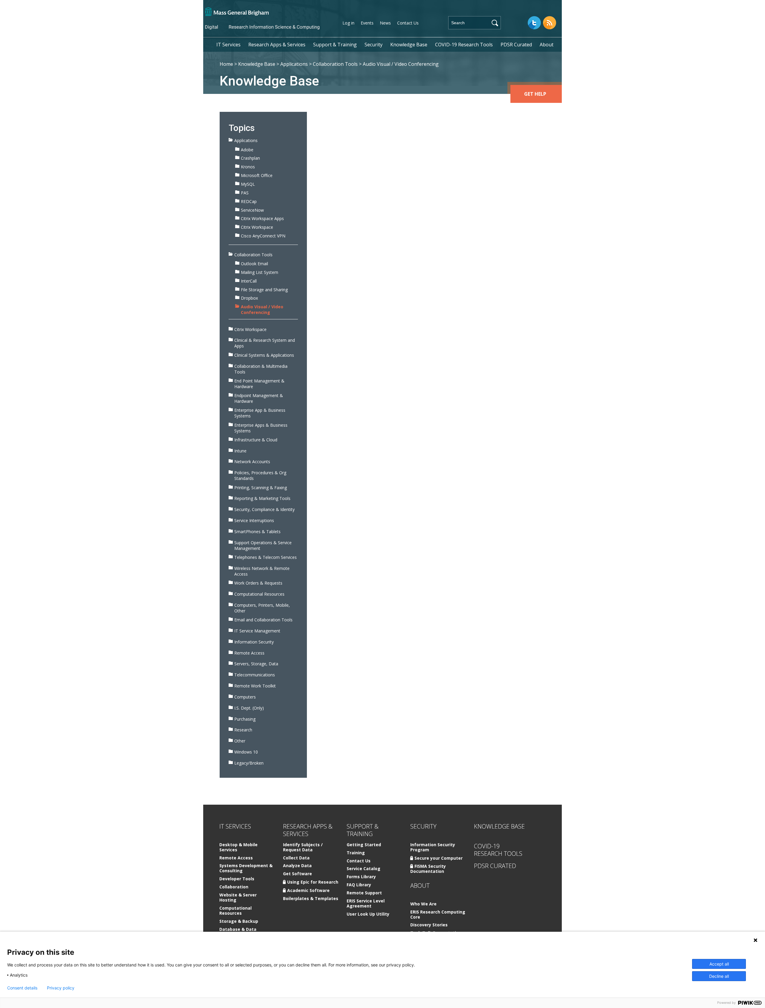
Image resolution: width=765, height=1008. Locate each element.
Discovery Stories (429, 925)
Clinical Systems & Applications (264, 355)
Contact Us (408, 23)
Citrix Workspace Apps (262, 218)
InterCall (249, 281)
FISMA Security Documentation (428, 868)
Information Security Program (432, 847)
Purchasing (244, 719)
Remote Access (249, 653)
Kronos (248, 167)
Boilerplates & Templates (310, 898)
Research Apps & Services (276, 44)
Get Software (297, 873)
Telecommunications (254, 675)
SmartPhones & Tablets (257, 531)
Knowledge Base (408, 44)
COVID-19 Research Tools (464, 44)
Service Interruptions (254, 520)
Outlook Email (254, 263)
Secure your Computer (438, 858)
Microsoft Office (257, 175)
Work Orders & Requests (258, 583)
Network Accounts (252, 461)
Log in (348, 23)
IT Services (228, 44)
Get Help (535, 94)
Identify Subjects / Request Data (303, 847)
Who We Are (423, 904)
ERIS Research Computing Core (437, 915)
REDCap (249, 201)
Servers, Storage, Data (256, 664)
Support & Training (335, 44)
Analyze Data (297, 865)
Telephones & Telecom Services (265, 557)
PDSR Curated (516, 44)
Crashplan (250, 158)
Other (239, 741)
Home (226, 64)
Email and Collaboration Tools (263, 620)
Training (356, 852)
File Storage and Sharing (264, 289)
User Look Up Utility (368, 914)
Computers (245, 697)
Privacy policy (60, 988)
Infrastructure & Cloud (255, 440)
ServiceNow (252, 210)
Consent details (22, 988)
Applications (294, 64)
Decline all (719, 976)
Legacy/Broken (249, 763)
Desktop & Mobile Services (238, 847)
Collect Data (296, 858)
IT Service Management (257, 631)
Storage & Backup (238, 921)
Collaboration (233, 887)
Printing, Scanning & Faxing (260, 487)
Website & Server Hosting (238, 898)
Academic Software (308, 890)
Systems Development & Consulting (246, 868)
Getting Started (364, 844)
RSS (549, 22)
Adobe (247, 150)
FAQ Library (359, 884)
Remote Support (364, 893)
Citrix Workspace (257, 227)
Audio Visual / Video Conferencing (262, 309)
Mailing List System (259, 272)
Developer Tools (236, 879)
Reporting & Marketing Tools (262, 498)
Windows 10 (246, 752)
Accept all (719, 963)
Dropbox (249, 298)
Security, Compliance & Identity (264, 509)
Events (367, 23)
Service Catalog (363, 868)
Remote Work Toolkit (255, 686)
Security (373, 44)
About (546, 44)
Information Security (254, 642)
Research (243, 730)
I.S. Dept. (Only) (249, 708)
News (385, 23)
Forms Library (361, 876)
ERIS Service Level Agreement (366, 904)
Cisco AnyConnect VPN (263, 236)
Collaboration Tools (335, 64)
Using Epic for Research (312, 882)
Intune (240, 451)
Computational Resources (259, 594)
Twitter (534, 22)
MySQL (248, 184)
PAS (245, 193)
